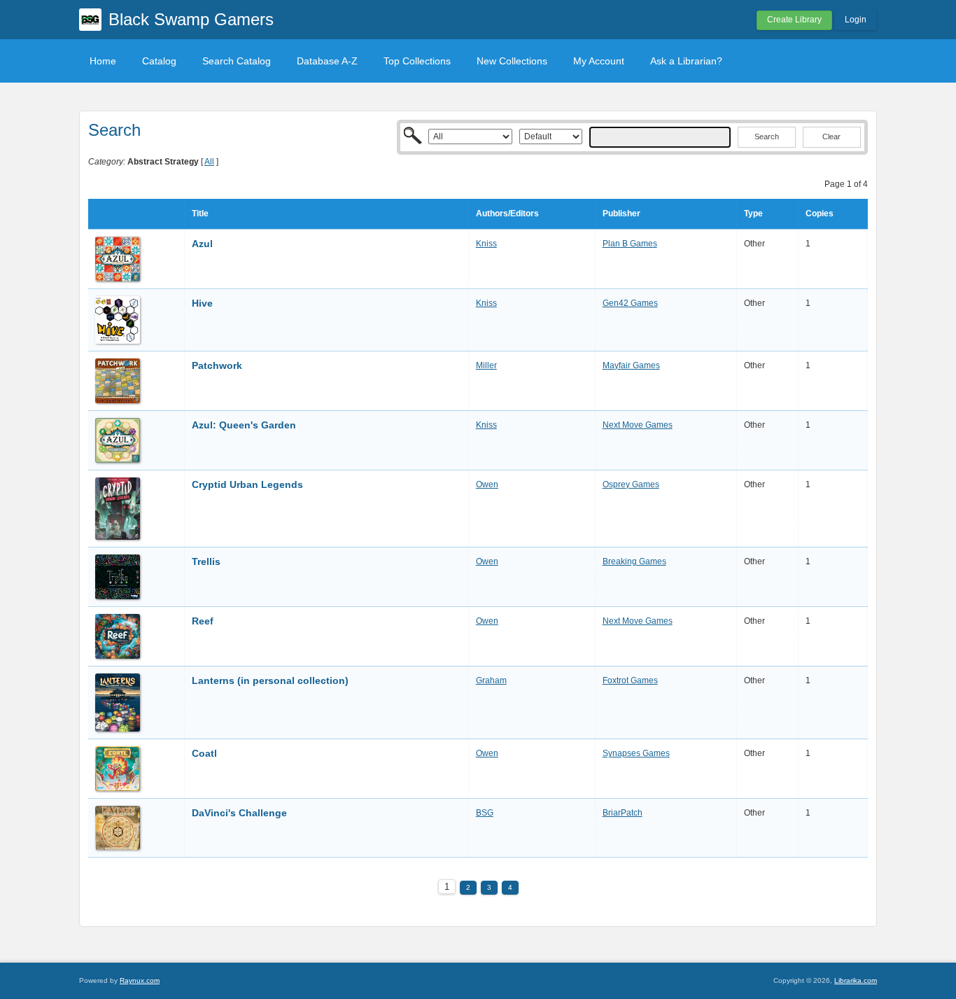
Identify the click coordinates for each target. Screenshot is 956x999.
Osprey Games (631, 484)
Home (103, 61)
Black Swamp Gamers (191, 19)
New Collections (512, 61)
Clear (831, 136)
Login (855, 20)
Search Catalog (236, 61)
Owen (487, 484)
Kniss (486, 244)
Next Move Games (638, 425)
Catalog (159, 61)
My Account (598, 61)
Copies (820, 213)
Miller (486, 365)
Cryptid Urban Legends (247, 484)
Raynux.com (140, 980)
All (209, 162)
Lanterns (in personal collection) (270, 680)
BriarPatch (622, 813)
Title (200, 213)
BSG (484, 813)
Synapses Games (636, 753)
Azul (202, 243)
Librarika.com (855, 980)
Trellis (206, 561)
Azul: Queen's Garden (244, 425)
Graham (491, 680)
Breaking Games (634, 561)
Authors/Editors (507, 213)
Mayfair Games (631, 365)
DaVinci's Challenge (239, 812)
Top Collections (417, 61)
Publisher (621, 213)
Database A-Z (327, 61)
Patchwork (217, 365)
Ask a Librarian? (686, 61)
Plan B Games (630, 244)
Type (753, 213)
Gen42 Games (630, 303)
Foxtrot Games (630, 680)
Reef (202, 621)
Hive (202, 303)
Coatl (204, 753)
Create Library (794, 20)
